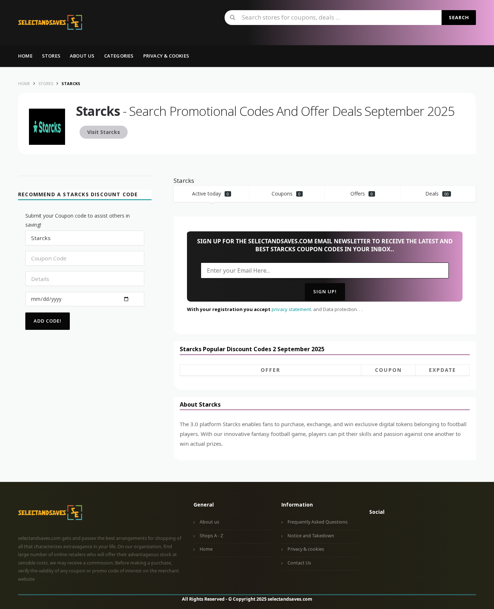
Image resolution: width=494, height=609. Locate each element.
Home (25, 55)
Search (459, 17)
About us (82, 55)
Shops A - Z (211, 536)
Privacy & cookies (306, 549)
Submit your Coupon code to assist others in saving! (77, 220)
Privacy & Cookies (166, 55)
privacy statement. (292, 309)
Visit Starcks (103, 132)
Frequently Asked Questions (318, 522)
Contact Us (299, 563)
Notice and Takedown (311, 536)
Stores (51, 55)
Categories (119, 55)
